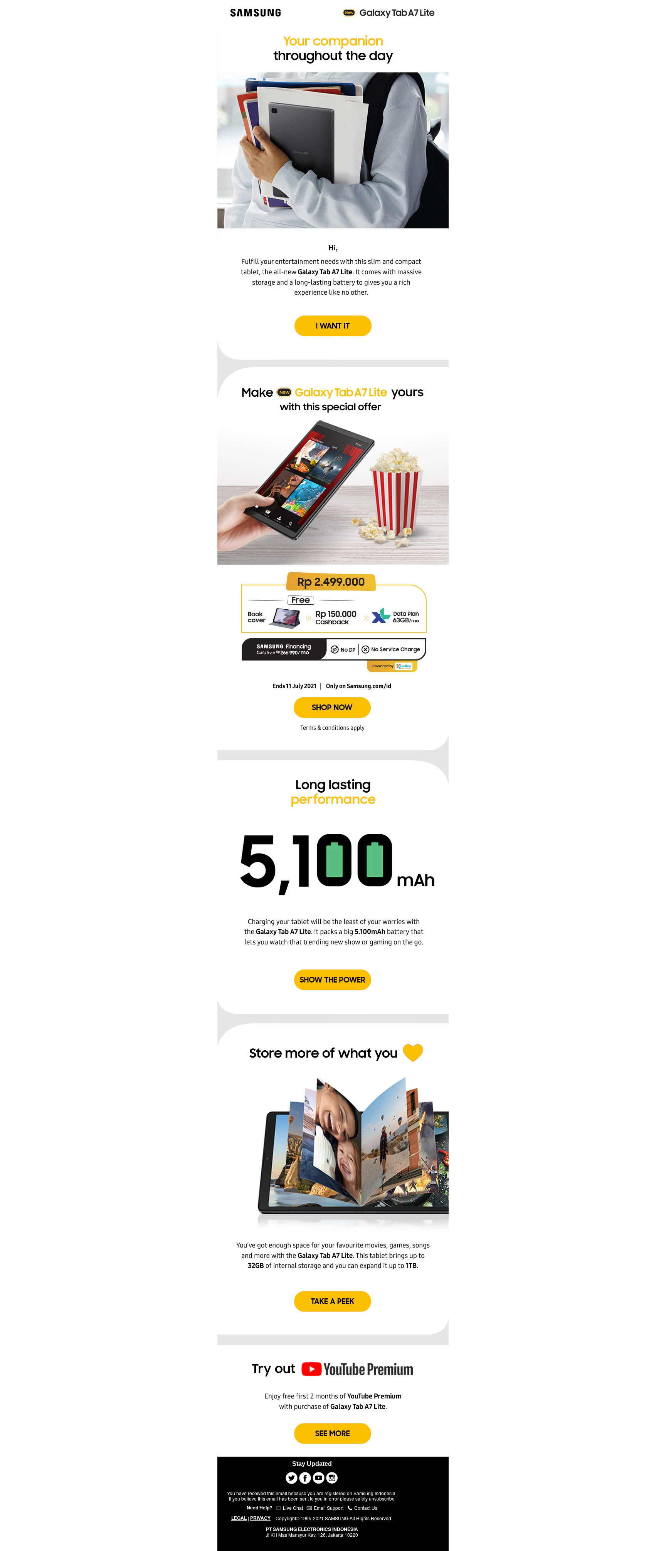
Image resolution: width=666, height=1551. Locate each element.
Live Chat (292, 1507)
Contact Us (365, 1507)
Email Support (329, 1507)
